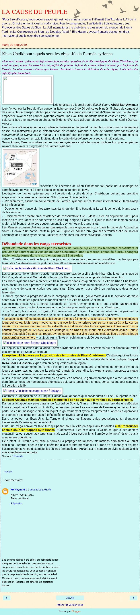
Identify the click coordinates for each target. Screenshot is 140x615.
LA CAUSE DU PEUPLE (34, 11)
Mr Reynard (18, 489)
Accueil (70, 598)
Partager (8, 471)
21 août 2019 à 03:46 (38, 489)
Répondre (16, 503)
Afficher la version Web (70, 604)
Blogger (76, 611)
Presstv (18, 456)
